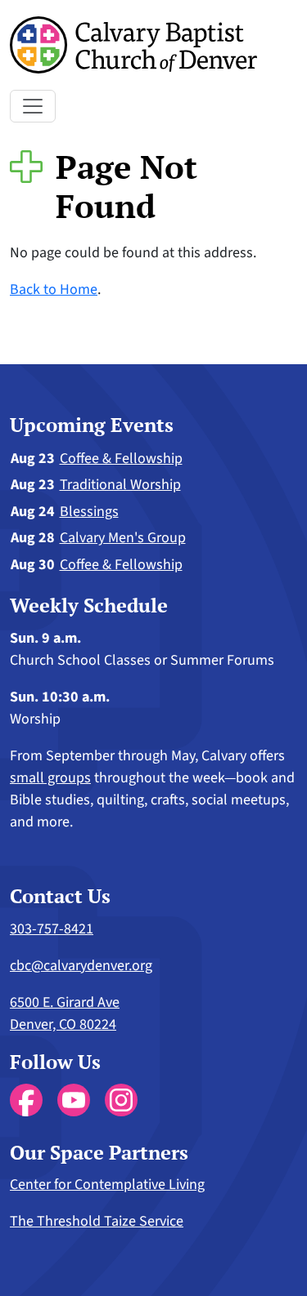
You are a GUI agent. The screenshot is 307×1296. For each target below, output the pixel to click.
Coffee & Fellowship (121, 458)
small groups (50, 778)
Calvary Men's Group (123, 538)
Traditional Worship (120, 484)
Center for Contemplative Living (107, 1184)
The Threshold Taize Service (96, 1221)
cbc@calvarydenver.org (81, 965)
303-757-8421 (51, 929)
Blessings (89, 511)
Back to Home (53, 289)
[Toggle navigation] (33, 106)
